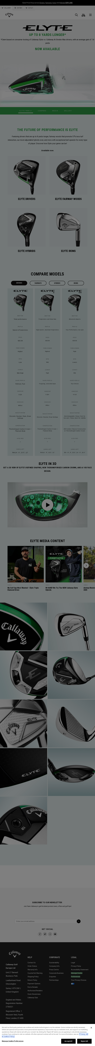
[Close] (91, 1027)
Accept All (68, 1041)
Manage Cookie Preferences (12, 1041)
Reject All (84, 1041)
